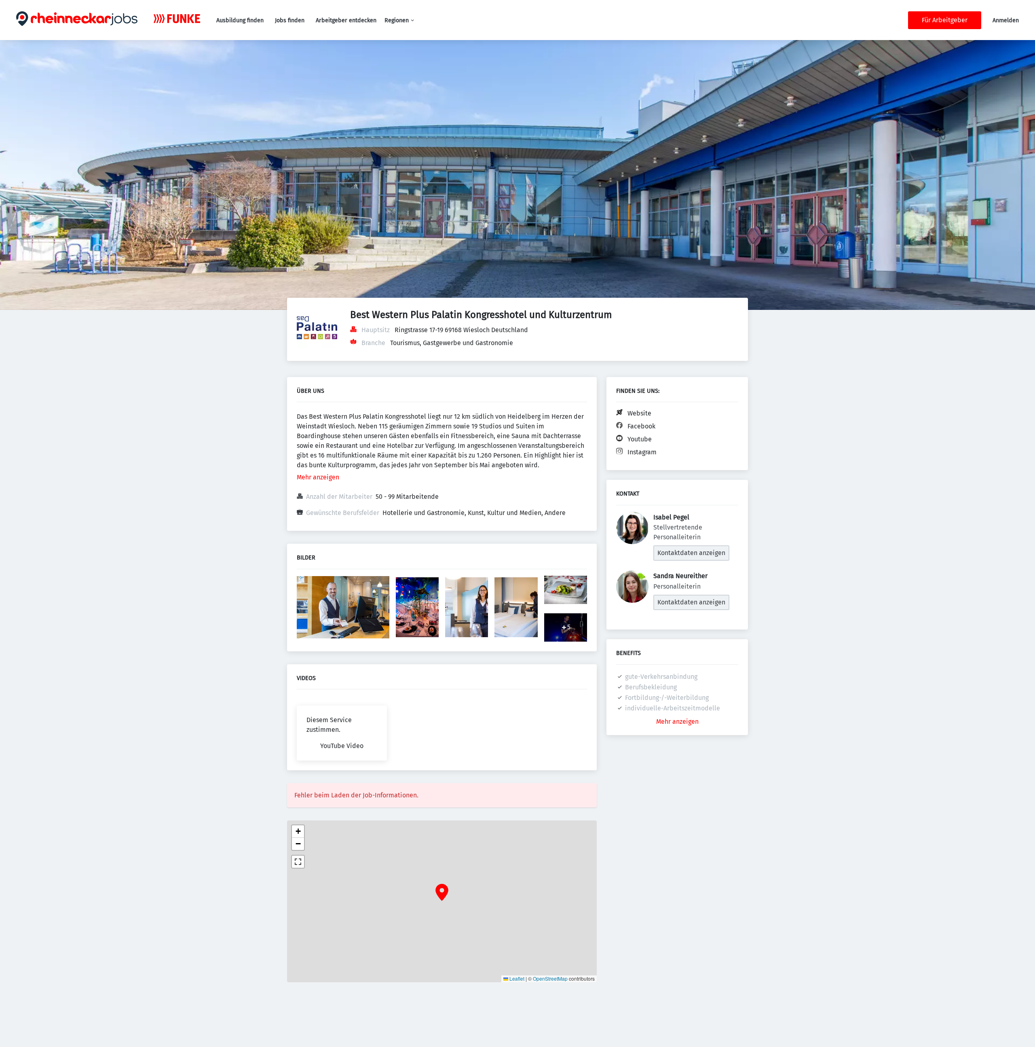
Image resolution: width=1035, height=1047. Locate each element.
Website (639, 413)
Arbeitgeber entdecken (346, 20)
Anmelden (1006, 20)
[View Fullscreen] (298, 862)
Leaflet (516, 978)
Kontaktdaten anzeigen (691, 553)
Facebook (641, 426)
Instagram (642, 452)
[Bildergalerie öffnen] (343, 608)
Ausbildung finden (240, 20)
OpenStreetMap (550, 978)
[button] (442, 892)
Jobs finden (289, 20)
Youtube (639, 439)
